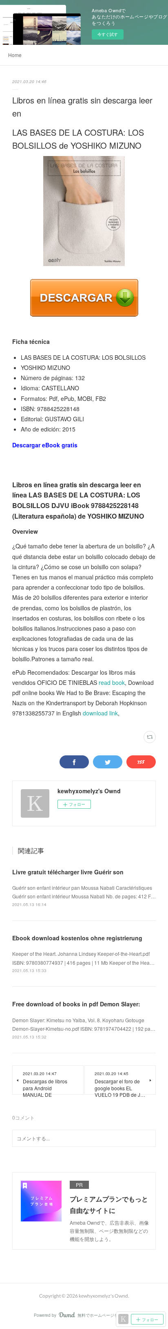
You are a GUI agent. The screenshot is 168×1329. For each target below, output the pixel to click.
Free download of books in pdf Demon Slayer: (76, 1004)
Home (15, 54)
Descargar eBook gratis (44, 445)
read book (112, 682)
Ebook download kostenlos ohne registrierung (77, 938)
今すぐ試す (107, 34)
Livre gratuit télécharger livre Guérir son (68, 872)
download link (100, 713)
